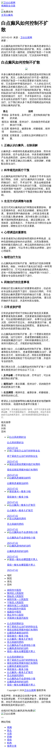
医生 (8, 5)
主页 (3, 15)
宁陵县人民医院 (15, 602)
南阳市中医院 (14, 590)
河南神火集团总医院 (17, 618)
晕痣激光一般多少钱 (17, 636)
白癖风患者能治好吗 (17, 633)
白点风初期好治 (15, 623)
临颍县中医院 (14, 612)
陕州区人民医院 (15, 593)
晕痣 (9, 739)
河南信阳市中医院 (16, 608)
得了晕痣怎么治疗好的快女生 (22, 626)
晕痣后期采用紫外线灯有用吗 (22, 629)
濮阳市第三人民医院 (17, 605)
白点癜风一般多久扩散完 (20, 639)
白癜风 (9, 15)
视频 (3, 5)
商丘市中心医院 (15, 615)
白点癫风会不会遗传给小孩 (21, 645)
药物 (9, 736)
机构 (9, 743)
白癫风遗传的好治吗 (17, 648)
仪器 (13, 5)
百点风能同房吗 (15, 642)
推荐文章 (11, 746)
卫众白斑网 (26, 37)
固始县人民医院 (15, 596)
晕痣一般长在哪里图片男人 (21, 651)
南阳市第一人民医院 (17, 599)
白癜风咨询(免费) (24, 710)
